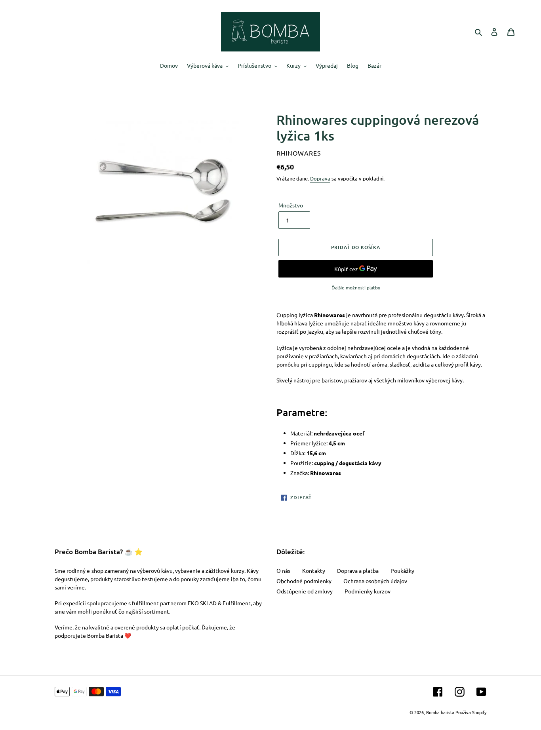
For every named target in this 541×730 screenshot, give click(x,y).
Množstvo (290, 205)
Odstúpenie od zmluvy (304, 591)
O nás (283, 570)
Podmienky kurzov (368, 591)
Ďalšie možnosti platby (355, 287)
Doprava (320, 178)
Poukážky (402, 570)
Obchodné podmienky (303, 580)
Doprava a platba (358, 570)
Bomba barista (440, 712)
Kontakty (313, 570)
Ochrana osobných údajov (375, 580)
